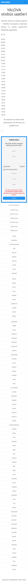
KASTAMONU (14, 387)
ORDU (14, 449)
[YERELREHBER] (5, 2)
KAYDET (14, 198)
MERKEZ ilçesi (14, 230)
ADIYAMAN (14, 240)
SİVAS (14, 474)
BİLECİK (14, 279)
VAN (14, 503)
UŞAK (14, 499)
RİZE (14, 454)
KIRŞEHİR (14, 400)
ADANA (14, 236)
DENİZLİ (14, 316)
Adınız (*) (14, 151)
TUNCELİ (14, 491)
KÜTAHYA (14, 412)
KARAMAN (14, 524)
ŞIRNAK (14, 536)
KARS (14, 383)
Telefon (14, 184)
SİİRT (14, 466)
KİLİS (14, 561)
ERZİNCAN (14, 334)
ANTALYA (14, 261)
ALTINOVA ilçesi (14, 210)
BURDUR (14, 295)
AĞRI (14, 248)
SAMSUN (14, 462)
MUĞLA (14, 433)
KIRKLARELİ (14, 396)
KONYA (14, 408)
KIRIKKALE (14, 528)
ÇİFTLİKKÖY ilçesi (14, 222)
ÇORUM (14, 312)
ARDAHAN (14, 544)
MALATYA (14, 416)
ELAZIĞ (14, 330)
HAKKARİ (14, 358)
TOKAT (14, 482)
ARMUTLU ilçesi (14, 214)
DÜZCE (14, 569)
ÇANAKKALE (14, 303)
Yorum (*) (14, 156)
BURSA (14, 299)
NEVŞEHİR (14, 441)
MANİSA (14, 420)
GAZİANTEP (14, 346)
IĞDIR (14, 549)
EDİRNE (14, 325)
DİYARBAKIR (14, 321)
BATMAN (14, 532)
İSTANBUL (14, 375)
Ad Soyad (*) (14, 173)
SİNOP (14, 470)
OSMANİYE (14, 565)
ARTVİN (14, 265)
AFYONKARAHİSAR (14, 244)
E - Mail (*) (14, 178)
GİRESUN (14, 350)
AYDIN (14, 269)
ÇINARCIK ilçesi (14, 218)
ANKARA (14, 256)
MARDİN (14, 429)
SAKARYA (14, 458)
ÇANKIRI (14, 307)
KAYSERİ (14, 392)
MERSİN (14, 371)
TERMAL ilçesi (14, 226)
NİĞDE (14, 445)
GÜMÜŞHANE (14, 354)
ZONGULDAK (14, 511)
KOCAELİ (14, 404)
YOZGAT (14, 507)
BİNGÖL (14, 283)
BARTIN (14, 540)
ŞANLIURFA (14, 495)
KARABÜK (14, 557)
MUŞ (14, 437)
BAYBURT (14, 520)
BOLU (14, 291)
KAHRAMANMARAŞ (14, 425)
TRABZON (14, 487)
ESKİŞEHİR (14, 342)
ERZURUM (14, 338)
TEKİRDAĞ (14, 478)
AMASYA (14, 252)
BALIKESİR (14, 273)
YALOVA (14, 553)
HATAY (14, 363)
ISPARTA (14, 367)
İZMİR (14, 379)
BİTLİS (14, 287)
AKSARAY (14, 515)
